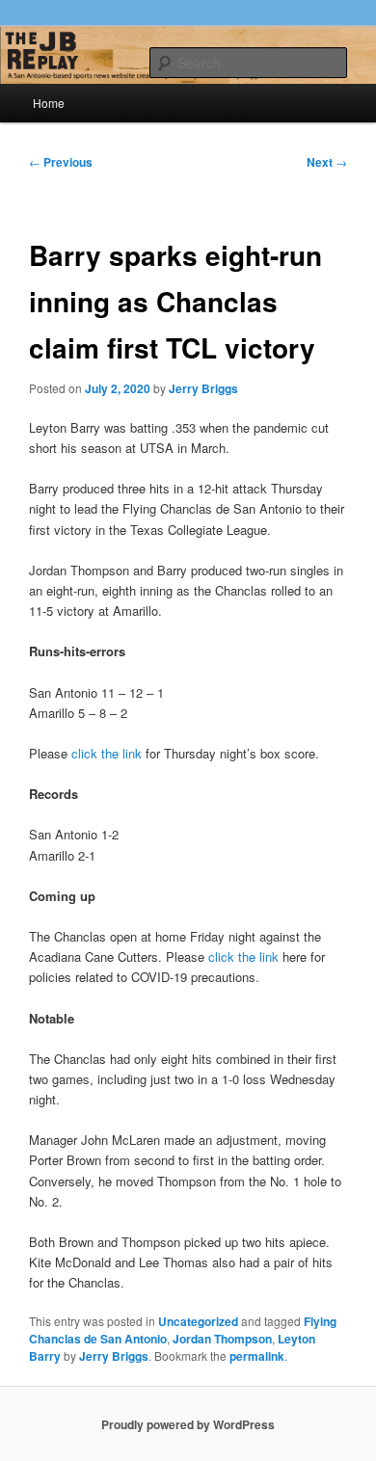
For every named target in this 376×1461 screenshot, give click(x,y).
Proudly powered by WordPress (188, 1424)
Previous (61, 162)
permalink (256, 1356)
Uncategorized (198, 1321)
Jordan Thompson (222, 1338)
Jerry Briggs (203, 388)
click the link (106, 753)
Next (327, 162)
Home (49, 102)
